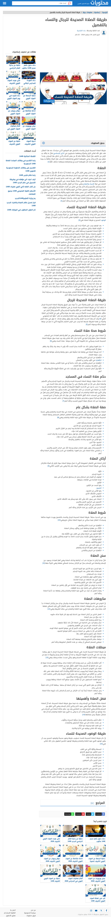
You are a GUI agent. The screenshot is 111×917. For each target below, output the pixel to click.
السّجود (98, 488)
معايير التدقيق (11, 915)
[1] (48, 161)
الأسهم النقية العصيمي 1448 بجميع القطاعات (22, 192)
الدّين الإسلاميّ (58, 153)
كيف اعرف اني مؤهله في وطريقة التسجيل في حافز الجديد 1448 (23, 181)
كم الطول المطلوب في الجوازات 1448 (21, 209)
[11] (43, 563)
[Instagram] (91, 910)
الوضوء (103, 220)
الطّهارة (98, 360)
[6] (51, 341)
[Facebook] (106, 910)
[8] (58, 417)
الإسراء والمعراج (88, 183)
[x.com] (101, 910)
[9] (48, 466)
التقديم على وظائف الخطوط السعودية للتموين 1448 (21, 169)
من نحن (33, 910)
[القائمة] (4, 3)
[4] (100, 318)
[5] (87, 324)
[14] (83, 714)
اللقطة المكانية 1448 (27, 156)
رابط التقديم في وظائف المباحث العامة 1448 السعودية (21, 162)
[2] (61, 200)
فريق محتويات (31, 915)
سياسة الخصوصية (30, 913)
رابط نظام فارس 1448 (27, 175)
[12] (49, 609)
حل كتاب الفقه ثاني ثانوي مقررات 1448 (21, 186)
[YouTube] (96, 910)
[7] (63, 400)
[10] (59, 520)
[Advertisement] (73, 55)
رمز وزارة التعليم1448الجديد (25, 198)
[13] (47, 657)
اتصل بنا (13, 910)
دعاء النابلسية (81, 30)
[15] (101, 743)
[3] (79, 220)
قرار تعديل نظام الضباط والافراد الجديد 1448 (21, 204)
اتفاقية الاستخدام (10, 913)
